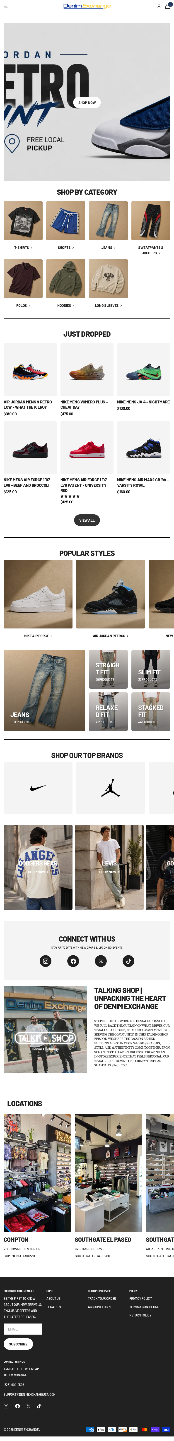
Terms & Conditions (144, 1307)
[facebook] (73, 961)
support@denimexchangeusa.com (30, 1394)
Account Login (99, 1307)
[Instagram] (45, 961)
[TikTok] (128, 961)
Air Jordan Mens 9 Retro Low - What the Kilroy (28, 404)
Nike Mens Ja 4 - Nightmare (143, 401)
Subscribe (18, 1344)
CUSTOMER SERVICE (99, 1290)
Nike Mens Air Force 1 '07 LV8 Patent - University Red (83, 485)
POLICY (133, 1290)
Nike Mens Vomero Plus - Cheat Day (84, 404)
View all (87, 520)
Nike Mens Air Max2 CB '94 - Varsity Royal (142, 482)
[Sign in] (159, 6)
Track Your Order (102, 1298)
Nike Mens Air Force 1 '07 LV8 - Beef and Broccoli (27, 482)
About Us (53, 1298)
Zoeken (54, 6)
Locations (54, 1307)
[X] (101, 961)
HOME (49, 1290)
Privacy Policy (140, 1298)
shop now (87, 102)
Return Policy (140, 1315)
